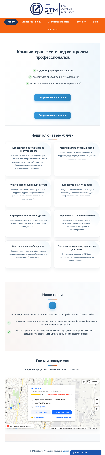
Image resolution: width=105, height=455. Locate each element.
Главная (11, 22)
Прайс (95, 22)
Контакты (52, 29)
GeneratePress (69, 451)
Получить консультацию (52, 97)
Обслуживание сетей (58, 22)
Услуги (79, 22)
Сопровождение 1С (31, 22)
